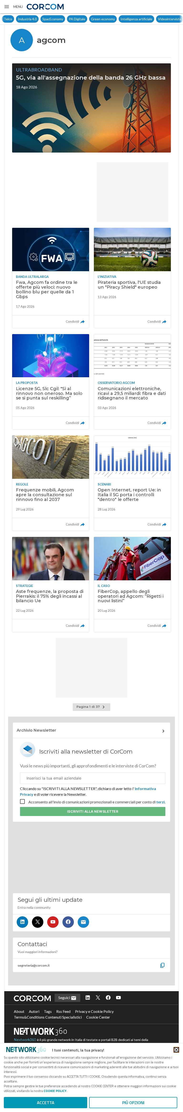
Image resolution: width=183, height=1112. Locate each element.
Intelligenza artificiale (122, 19)
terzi (160, 802)
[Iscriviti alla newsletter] (83, 922)
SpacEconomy (38, 19)
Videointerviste (155, 19)
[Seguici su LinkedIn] (22, 922)
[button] (13, 6)
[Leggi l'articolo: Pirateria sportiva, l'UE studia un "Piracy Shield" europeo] (132, 278)
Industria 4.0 (13, 19)
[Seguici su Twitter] (37, 922)
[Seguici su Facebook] (68, 922)
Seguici (64, 997)
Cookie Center (98, 1017)
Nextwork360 (25, 1040)
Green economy (89, 19)
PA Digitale (63, 19)
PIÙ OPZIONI (133, 1102)
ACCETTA (45, 1102)
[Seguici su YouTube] (53, 922)
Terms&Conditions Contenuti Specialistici (48, 1017)
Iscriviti (92, 811)
